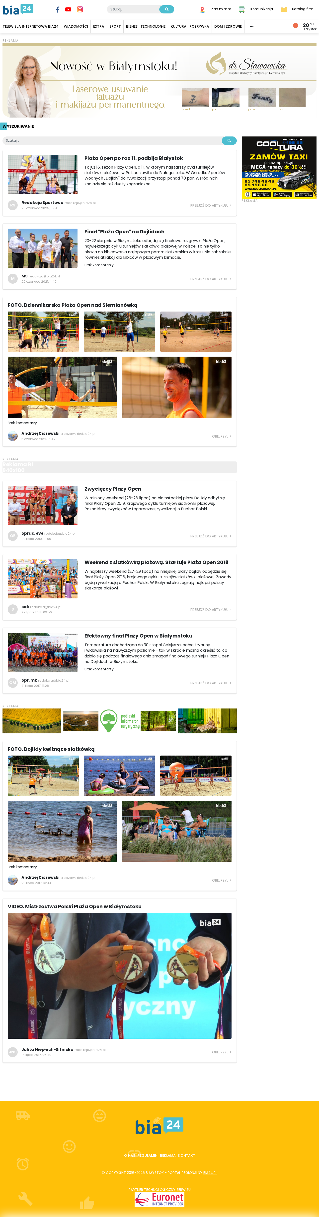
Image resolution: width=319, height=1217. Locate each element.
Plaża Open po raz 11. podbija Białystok (133, 158)
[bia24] (18, 8)
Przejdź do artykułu (209, 205)
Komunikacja (261, 8)
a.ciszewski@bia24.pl (78, 433)
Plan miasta (221, 8)
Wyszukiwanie (18, 126)
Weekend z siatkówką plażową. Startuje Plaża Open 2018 (156, 562)
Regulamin (148, 1155)
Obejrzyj (220, 436)
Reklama (168, 1155)
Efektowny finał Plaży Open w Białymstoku (138, 635)
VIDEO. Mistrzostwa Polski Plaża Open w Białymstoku (75, 906)
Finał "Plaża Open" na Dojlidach (124, 231)
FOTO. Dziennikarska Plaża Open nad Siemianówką (73, 305)
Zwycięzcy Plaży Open (112, 488)
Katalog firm (303, 8)
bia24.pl (210, 1172)
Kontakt (186, 1155)
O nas (129, 1155)
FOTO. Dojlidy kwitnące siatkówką (51, 749)
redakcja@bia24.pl (80, 202)
